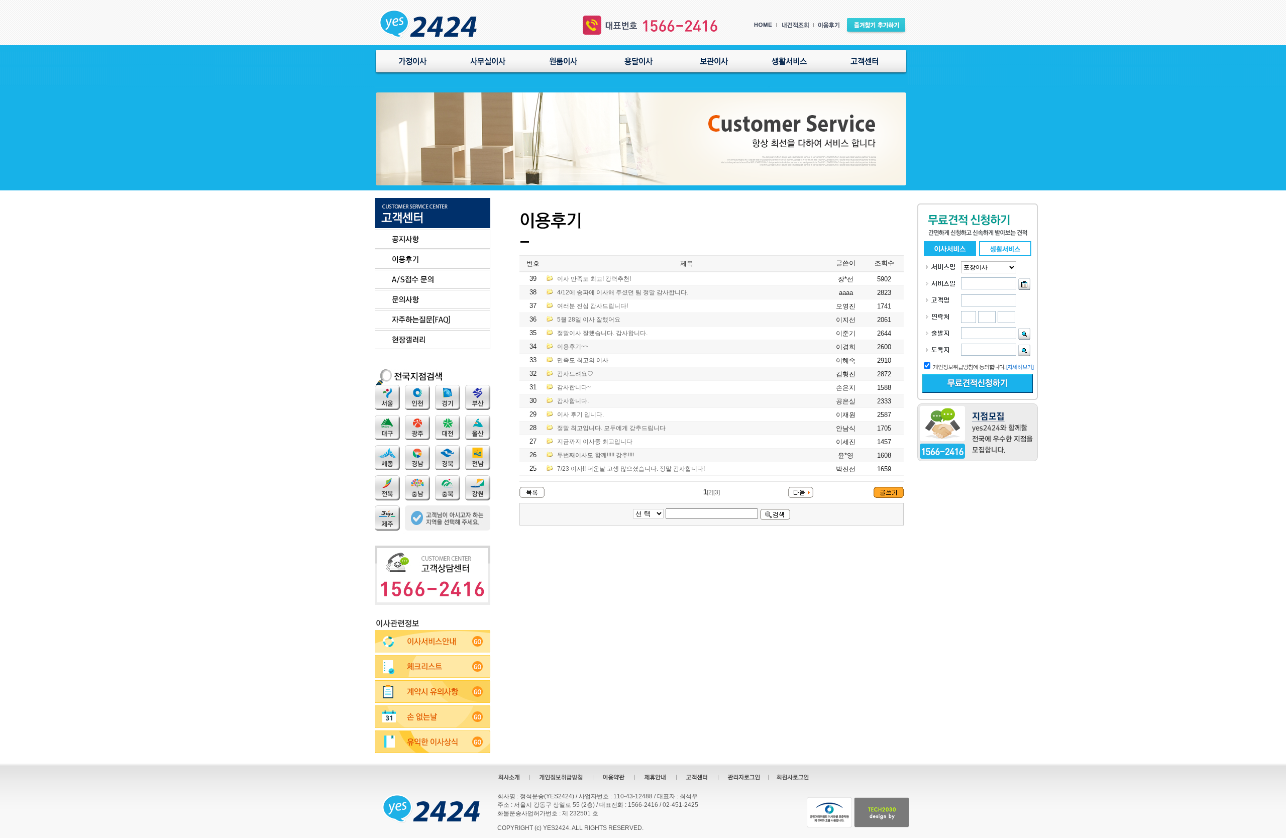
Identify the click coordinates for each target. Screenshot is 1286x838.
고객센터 (864, 61)
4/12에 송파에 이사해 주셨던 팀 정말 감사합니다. (622, 292)
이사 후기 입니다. (580, 414)
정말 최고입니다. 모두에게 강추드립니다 (611, 428)
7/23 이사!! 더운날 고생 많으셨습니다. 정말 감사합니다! (631, 468)
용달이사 (638, 61)
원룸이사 (563, 61)
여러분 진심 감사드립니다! (592, 305)
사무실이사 (488, 61)
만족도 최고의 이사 (582, 360)
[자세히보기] (1019, 367)
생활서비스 (789, 61)
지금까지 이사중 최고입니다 (594, 441)
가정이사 (412, 61)
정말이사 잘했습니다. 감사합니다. (602, 333)
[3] (716, 492)
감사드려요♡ (575, 373)
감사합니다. (573, 400)
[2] (710, 492)
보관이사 (714, 61)
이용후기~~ (572, 346)
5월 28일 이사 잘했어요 (588, 319)
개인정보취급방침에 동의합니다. (969, 367)
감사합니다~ (574, 387)
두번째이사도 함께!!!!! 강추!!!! (595, 455)
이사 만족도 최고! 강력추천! (594, 278)
